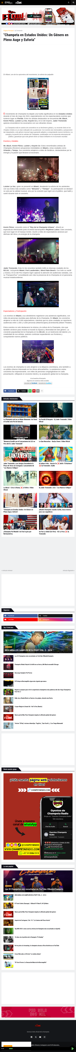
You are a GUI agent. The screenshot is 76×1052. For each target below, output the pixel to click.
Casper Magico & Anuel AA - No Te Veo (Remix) (28, 706)
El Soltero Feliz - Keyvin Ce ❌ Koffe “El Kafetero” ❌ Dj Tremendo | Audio (55, 464)
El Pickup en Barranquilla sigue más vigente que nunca (30, 681)
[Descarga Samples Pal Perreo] (8, 675)
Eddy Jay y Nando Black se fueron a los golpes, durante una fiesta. (34, 698)
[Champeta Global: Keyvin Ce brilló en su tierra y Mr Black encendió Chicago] (8, 667)
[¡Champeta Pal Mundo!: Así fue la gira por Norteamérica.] (20, 522)
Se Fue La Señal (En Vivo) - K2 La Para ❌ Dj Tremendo (54, 533)
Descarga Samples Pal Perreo (23, 673)
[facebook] (31, 1037)
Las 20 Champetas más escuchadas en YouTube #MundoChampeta (34, 656)
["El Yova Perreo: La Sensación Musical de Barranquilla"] (8, 965)
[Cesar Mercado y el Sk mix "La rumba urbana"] (8, 956)
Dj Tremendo (18, 30)
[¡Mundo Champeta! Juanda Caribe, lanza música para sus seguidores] (56, 500)
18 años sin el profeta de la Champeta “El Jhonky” (29, 937)
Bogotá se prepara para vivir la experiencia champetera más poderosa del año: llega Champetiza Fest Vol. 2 (43, 691)
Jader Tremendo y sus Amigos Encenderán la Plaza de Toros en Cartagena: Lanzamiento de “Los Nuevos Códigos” (18, 465)
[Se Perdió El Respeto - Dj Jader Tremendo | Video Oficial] (56, 410)
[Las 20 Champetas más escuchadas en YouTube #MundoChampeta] (8, 658)
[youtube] (40, 1037)
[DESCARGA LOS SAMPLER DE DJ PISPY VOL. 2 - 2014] (38, 642)
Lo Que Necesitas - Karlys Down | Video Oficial (54, 441)
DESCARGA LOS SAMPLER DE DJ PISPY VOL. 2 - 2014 (28, 650)
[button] (2, 2)
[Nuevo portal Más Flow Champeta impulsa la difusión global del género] (8, 717)
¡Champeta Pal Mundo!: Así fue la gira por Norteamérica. (17, 533)
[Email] (38, 391)
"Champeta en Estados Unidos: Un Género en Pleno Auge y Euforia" (18, 511)
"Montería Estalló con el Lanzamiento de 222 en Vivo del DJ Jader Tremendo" (19, 442)
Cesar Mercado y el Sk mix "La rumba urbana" (28, 954)
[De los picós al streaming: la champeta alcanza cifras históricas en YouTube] (8, 948)
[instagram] (44, 1037)
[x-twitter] (36, 1037)
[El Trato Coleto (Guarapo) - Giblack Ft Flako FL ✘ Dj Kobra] (8, 906)
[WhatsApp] (30, 391)
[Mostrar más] (42, 391)
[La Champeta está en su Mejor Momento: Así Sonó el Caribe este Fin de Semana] (20, 410)
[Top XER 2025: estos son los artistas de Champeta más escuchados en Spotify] (8, 931)
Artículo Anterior (7, 570)
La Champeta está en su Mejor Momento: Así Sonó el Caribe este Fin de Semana (20, 420)
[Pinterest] (34, 391)
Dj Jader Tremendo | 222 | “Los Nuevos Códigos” (55, 488)
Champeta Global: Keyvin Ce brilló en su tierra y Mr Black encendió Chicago (37, 664)
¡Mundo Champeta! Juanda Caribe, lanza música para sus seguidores (55, 511)
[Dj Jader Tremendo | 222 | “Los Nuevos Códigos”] (56, 478)
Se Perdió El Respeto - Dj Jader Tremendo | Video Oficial (55, 420)
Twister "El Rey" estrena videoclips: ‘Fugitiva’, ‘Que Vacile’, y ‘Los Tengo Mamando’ (39, 723)
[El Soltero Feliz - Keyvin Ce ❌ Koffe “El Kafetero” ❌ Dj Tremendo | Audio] (56, 454)
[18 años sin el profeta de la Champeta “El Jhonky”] (8, 939)
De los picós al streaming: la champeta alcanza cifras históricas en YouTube (37, 945)
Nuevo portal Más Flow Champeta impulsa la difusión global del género (35, 715)
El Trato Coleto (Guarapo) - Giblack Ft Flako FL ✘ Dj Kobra (31, 903)
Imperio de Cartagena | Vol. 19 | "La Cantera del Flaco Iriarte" (32, 920)
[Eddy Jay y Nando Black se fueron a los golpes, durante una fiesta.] (8, 700)
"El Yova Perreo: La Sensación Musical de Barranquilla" (31, 962)
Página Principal (8, 30)
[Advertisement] (18, 58)
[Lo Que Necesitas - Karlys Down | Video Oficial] (56, 432)
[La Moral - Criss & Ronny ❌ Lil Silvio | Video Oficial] (20, 478)
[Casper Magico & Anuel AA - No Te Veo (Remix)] (8, 709)
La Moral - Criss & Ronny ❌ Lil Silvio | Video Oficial (18, 489)
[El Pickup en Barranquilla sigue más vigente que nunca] (8, 683)
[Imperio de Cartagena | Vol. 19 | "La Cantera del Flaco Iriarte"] (8, 922)
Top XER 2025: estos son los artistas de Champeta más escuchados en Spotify (37, 929)
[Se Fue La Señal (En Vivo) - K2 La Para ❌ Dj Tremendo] (56, 522)
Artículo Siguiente (68, 570)
